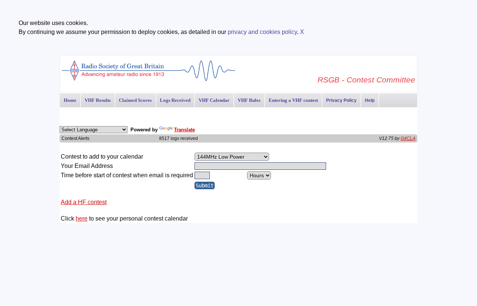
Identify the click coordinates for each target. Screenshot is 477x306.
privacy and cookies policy (262, 32)
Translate (184, 129)
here (82, 218)
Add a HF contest (84, 202)
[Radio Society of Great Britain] (148, 80)
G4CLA (408, 138)
